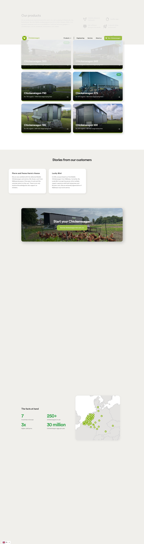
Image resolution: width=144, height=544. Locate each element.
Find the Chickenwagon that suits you (72, 227)
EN (6, 542)
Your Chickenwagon (114, 38)
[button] (67, 38)
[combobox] (6, 542)
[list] (72, 183)
